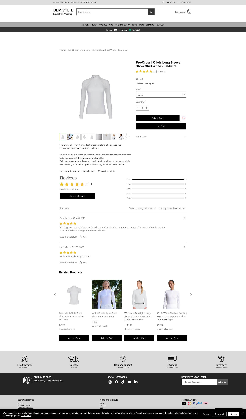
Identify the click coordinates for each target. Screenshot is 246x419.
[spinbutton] (142, 108)
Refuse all (219, 414)
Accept (234, 414)
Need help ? (185, 2)
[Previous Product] (55, 294)
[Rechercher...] (151, 12)
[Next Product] (191, 294)
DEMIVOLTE (63, 10)
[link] (150, 71)
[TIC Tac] (123, 382)
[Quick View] (74, 294)
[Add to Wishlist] (183, 118)
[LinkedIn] (136, 382)
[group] (123, 310)
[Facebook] (116, 382)
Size (138, 89)
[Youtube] (129, 382)
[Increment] (147, 108)
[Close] (242, 414)
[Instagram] (110, 382)
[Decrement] (138, 108)
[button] (189, 11)
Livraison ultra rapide (145, 83)
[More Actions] (184, 218)
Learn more (26, 415)
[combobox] (161, 95)
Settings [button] (206, 414)
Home (63, 50)
